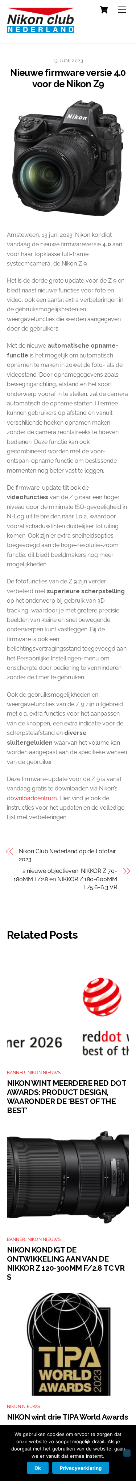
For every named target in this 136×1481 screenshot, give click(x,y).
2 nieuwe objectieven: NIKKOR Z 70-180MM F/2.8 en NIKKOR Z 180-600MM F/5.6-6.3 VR (65, 879)
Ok (37, 1468)
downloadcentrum (32, 798)
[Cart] (103, 10)
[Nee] (127, 1453)
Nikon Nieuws (44, 1072)
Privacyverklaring (81, 1468)
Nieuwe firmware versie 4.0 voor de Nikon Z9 (67, 78)
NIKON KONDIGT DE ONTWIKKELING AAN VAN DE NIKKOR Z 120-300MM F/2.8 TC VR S (65, 1263)
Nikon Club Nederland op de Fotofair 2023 (67, 855)
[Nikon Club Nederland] (40, 30)
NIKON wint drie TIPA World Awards (67, 1416)
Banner (16, 1072)
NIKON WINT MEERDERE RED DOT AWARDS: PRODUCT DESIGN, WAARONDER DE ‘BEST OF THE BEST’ (66, 1097)
